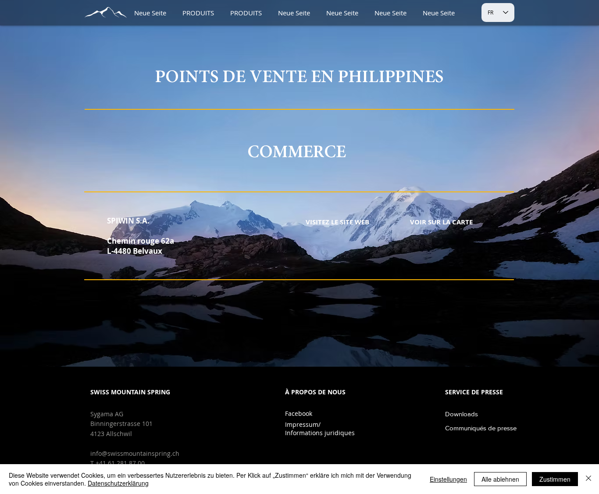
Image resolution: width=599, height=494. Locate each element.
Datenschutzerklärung (118, 483)
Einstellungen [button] (448, 479)
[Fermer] (588, 479)
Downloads (461, 414)
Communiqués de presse (481, 428)
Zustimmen (554, 479)
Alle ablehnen (500, 479)
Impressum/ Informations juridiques (320, 428)
